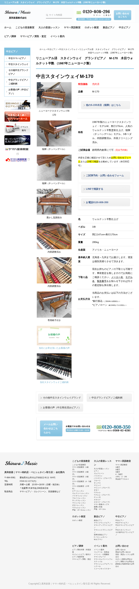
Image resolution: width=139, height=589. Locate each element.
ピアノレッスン (78, 491)
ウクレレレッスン (79, 508)
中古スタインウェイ (18, 64)
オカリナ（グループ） (102, 502)
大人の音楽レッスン (49, 27)
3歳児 (117, 472)
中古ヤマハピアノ (17, 58)
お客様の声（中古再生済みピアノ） (62, 407)
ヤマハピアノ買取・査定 (33, 36)
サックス (97, 483)
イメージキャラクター (102, 569)
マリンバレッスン (79, 503)
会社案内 (60, 472)
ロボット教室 (92, 27)
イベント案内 (57, 36)
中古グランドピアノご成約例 (18, 82)
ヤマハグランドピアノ (102, 523)
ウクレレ (97, 492)
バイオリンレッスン (79, 496)
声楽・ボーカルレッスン (81, 510)
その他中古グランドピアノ (18, 72)
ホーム (7, 27)
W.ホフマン (98, 539)
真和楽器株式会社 (18, 18)
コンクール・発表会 (101, 552)
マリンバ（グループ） (102, 488)
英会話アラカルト (122, 479)
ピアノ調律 (10, 36)
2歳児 (117, 469)
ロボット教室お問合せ (123, 559)
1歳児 (117, 467)
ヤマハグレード (100, 557)
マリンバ (97, 485)
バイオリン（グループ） (103, 478)
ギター (96, 490)
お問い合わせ (122, 546)
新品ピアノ (109, 27)
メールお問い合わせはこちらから (51, 428)
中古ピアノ (125, 27)
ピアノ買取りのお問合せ (124, 561)
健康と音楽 (98, 507)
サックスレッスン (79, 500)
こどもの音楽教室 (24, 27)
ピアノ (96, 471)
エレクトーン (99, 473)
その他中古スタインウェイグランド (62, 397)
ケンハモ (97, 497)
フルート (97, 480)
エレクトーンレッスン (80, 493)
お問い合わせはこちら (122, 15)
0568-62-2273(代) (28, 481)
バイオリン (98, 476)
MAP (52, 477)
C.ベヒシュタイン (100, 537)
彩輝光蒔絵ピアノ (100, 535)
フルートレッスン (79, 498)
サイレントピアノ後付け (81, 554)
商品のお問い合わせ (123, 552)
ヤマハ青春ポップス (101, 504)
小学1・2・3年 (121, 477)
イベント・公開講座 (101, 554)
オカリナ (97, 500)
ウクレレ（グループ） (102, 495)
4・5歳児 (119, 474)
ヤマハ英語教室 (72, 27)
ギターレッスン (78, 505)
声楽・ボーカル (100, 509)
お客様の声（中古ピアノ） (18, 91)
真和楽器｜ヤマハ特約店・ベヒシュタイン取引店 (21, 463)
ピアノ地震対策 (78, 557)
